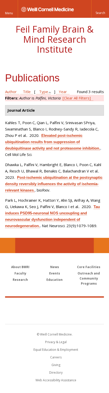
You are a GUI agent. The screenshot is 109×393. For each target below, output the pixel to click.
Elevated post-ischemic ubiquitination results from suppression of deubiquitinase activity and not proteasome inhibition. (52, 141)
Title (27, 91)
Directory (56, 372)
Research (20, 280)
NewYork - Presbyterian (54, 316)
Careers (56, 357)
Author (11, 91)
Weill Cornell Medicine (54, 305)
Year (63, 91)
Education (54, 280)
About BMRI (20, 267)
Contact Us (101, 245)
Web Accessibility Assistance (55, 380)
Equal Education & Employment (55, 349)
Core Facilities (88, 267)
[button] (100, 9)
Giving (55, 365)
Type (43, 91)
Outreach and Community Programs (89, 278)
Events (54, 273)
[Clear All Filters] (77, 97)
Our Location (7, 245)
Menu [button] (9, 13)
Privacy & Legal (56, 342)
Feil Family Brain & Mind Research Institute (54, 39)
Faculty (20, 273)
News (54, 267)
